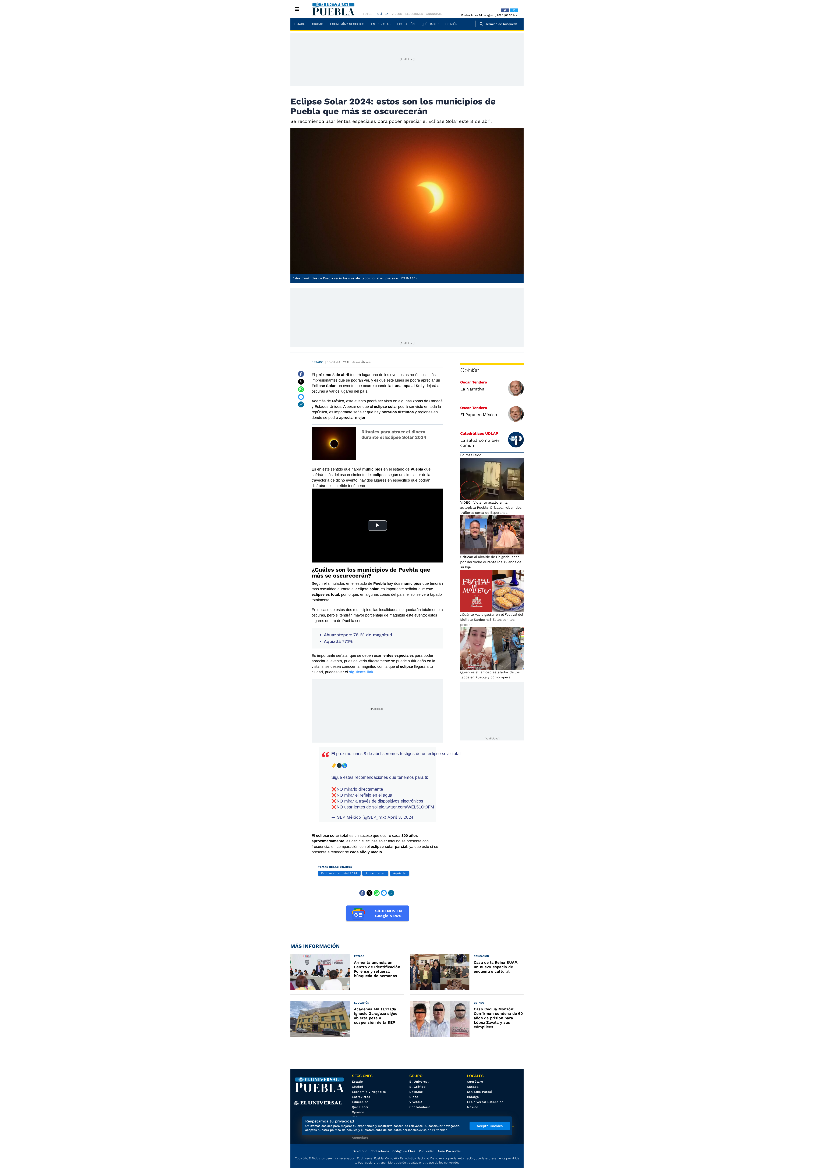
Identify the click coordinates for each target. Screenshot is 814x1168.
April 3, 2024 (400, 817)
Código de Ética (403, 1151)
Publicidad (426, 1151)
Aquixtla (399, 873)
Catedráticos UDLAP (479, 433)
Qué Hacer (430, 24)
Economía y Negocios (347, 24)
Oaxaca (473, 1086)
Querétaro (475, 1081)
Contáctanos (380, 1151)
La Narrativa (472, 389)
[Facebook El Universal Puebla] (505, 10)
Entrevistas (380, 24)
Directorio (360, 1151)
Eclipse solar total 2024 (339, 873)
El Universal (419, 1081)
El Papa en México (478, 414)
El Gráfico (417, 1086)
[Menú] (296, 9)
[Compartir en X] (301, 382)
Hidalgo (473, 1097)
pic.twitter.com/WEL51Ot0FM (406, 807)
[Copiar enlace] (301, 404)
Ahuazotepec (375, 873)
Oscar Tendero (473, 382)
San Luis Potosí (479, 1091)
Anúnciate (434, 13)
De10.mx (416, 1091)
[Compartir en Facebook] (301, 374)
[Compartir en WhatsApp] (301, 389)
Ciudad (317, 24)
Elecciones (414, 13)
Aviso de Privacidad (433, 1130)
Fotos (367, 13)
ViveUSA (415, 1102)
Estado (299, 24)
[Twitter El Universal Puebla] (514, 10)
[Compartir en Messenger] (301, 397)
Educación (406, 24)
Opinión (451, 24)
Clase (413, 1097)
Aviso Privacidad (449, 1151)
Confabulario (419, 1107)
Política (382, 13)
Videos (397, 13)
